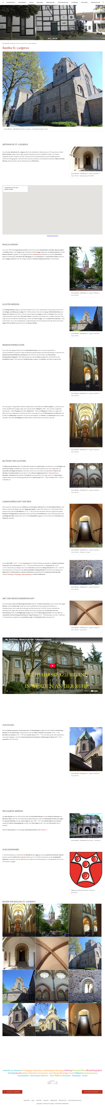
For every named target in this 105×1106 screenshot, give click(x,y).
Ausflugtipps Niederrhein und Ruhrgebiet (38, 1070)
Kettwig (10, 574)
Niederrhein (10, 2)
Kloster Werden (21, 857)
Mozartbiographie (94, 1070)
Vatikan (77, 1073)
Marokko (18, 1073)
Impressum (53, 1100)
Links (33, 1100)
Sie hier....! (44, 830)
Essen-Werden (33, 43)
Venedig (11, 1073)
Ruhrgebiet (22, 2)
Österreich (76, 1070)
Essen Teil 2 (24, 43)
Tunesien (32, 1073)
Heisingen (18, 574)
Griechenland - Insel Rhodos (48, 1073)
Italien (25, 1073)
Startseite (12, 43)
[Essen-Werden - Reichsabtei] (86, 825)
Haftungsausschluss (74, 1100)
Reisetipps (60, 1070)
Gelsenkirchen (63, 2)
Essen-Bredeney (26, 574)
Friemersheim (53, 473)
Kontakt (46, 1100)
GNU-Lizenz (24, 859)
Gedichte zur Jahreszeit (12, 1070)
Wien (83, 1070)
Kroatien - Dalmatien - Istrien (75, 1075)
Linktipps (39, 1100)
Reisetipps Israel (67, 1073)
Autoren (7, 861)
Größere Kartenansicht (52, 235)
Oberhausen (50, 2)
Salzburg (68, 1070)
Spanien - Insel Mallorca (52, 1075)
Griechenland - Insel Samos (28, 1075)
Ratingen (84, 2)
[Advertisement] (51, 708)
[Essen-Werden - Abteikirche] (86, 159)
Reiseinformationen (89, 1073)
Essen (31, 2)
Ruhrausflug (95, 2)
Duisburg (75, 2)
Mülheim (40, 2)
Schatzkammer (37, 254)
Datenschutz (63, 1100)
